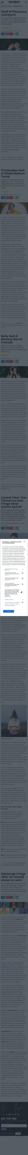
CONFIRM (8, 611)
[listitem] (14, 569)
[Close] (24, 541)
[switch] (22, 573)
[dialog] (14, 577)
